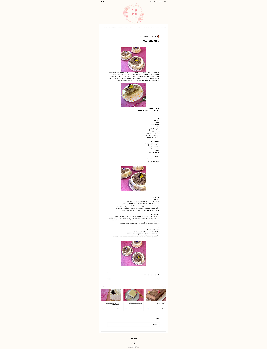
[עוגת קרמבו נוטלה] (156, 295)
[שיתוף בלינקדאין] (151, 274)
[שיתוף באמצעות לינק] (148, 274)
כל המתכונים (163, 27)
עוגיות (153, 27)
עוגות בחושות (146, 27)
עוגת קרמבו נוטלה (159, 303)
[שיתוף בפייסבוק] (158, 274)
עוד (106, 27)
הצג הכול (102, 286)
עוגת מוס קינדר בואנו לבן (135, 303)
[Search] (151, 1)
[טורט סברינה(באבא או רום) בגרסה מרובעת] (111, 295)
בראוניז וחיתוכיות (112, 27)
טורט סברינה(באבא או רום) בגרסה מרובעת (112, 303)
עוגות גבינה (139, 27)
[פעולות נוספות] (108, 36)
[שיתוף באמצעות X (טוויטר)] (155, 274)
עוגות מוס (120, 27)
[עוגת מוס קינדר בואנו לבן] (133, 295)
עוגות (158, 27)
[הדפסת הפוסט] (145, 274)
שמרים (126, 27)
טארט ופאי (132, 27)
